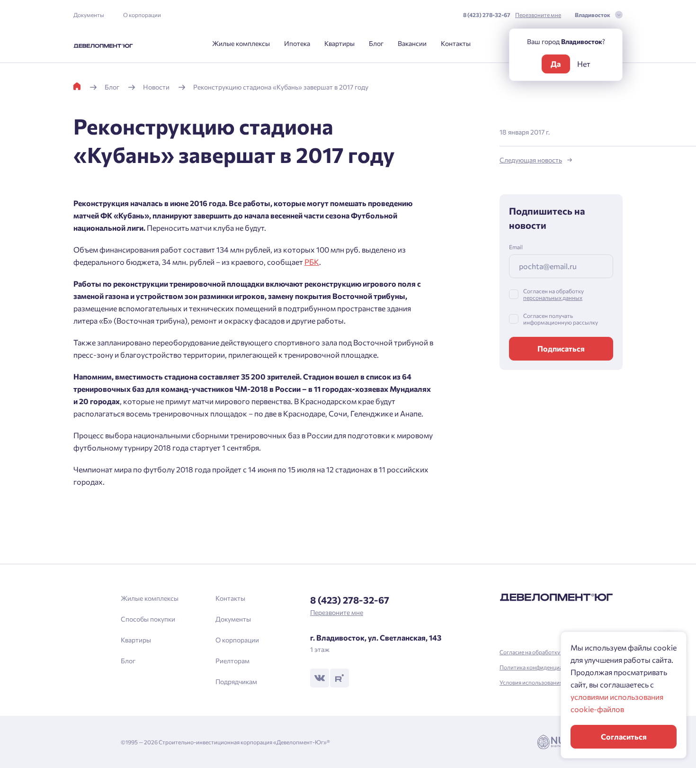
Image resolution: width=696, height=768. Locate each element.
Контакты (456, 43)
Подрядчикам (236, 682)
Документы (88, 14)
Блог (376, 43)
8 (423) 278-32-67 (486, 14)
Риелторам (232, 661)
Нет (583, 63)
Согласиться (624, 736)
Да (556, 63)
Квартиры (339, 43)
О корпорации (142, 14)
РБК (311, 261)
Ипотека (297, 43)
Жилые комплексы (241, 43)
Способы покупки (148, 619)
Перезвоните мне (538, 14)
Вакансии (412, 43)
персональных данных (552, 297)
